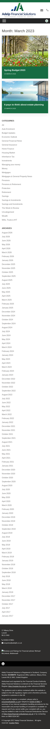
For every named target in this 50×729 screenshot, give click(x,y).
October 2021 (7, 434)
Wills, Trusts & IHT (9, 220)
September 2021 (9, 438)
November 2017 (8, 600)
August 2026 (7, 233)
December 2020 (8, 470)
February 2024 (8, 351)
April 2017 (6, 612)
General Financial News (12, 141)
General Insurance (9, 145)
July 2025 (6, 284)
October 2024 (7, 320)
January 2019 (7, 561)
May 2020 (6, 497)
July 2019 (6, 537)
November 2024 (8, 316)
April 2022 (6, 410)
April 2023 (6, 363)
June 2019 (6, 541)
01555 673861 (8, 640)
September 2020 (9, 482)
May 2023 (6, 359)
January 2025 (7, 308)
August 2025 (7, 280)
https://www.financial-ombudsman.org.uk (18, 714)
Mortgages (6, 172)
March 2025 (7, 300)
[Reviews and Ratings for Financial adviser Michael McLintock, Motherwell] (25, 653)
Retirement (6, 192)
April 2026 (6, 248)
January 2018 (7, 592)
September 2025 (9, 276)
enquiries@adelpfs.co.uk (13, 643)
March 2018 (7, 588)
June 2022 (6, 403)
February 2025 (8, 304)
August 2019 (7, 533)
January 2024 (7, 355)
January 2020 (7, 513)
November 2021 (8, 430)
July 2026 (6, 237)
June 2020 (6, 493)
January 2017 (7, 616)
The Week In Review (10, 208)
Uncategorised (8, 212)
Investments (7, 161)
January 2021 (7, 466)
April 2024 (6, 343)
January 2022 (7, 422)
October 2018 (7, 568)
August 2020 (7, 486)
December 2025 (8, 264)
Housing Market (8, 153)
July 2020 (6, 489)
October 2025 (7, 272)
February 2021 (8, 462)
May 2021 (6, 454)
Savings (5, 196)
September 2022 (9, 391)
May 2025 (6, 292)
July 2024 (6, 331)
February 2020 (8, 509)
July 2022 (6, 399)
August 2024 (7, 327)
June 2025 (6, 288)
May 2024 (6, 339)
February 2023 (8, 371)
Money (4, 169)
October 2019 (7, 525)
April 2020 (6, 501)
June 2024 (6, 335)
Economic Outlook (9, 137)
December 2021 (8, 426)
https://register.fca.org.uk (17, 686)
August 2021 (7, 442)
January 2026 (7, 260)
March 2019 (7, 553)
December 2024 (8, 312)
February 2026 (8, 256)
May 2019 (6, 545)
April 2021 (6, 458)
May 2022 (6, 406)
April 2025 (6, 296)
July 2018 (6, 576)
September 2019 (9, 529)
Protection (6, 188)
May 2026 (6, 245)
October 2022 (7, 387)
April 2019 (6, 549)
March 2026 (7, 252)
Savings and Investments (12, 204)
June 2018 (6, 580)
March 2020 (7, 505)
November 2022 (8, 383)
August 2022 (7, 395)
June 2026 (6, 241)
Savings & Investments (11, 200)
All (3, 125)
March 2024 (7, 347)
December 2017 (8, 596)
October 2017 (7, 604)
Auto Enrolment (8, 129)
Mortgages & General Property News (17, 176)
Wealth (5, 216)
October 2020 (7, 478)
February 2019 (8, 557)
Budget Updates (8, 133)
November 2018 (8, 565)
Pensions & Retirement (11, 184)
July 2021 (6, 446)
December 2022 (8, 379)
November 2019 (8, 521)
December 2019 (8, 517)
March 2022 (7, 414)
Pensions (6, 180)
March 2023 (7, 367)
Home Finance (8, 149)
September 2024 (9, 324)
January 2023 (7, 375)
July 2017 (6, 608)
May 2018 (6, 584)
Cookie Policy (14, 723)
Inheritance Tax (8, 157)
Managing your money (11, 165)
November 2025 (8, 268)
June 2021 (6, 450)
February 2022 (8, 418)
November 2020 (8, 474)
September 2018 (9, 572)
